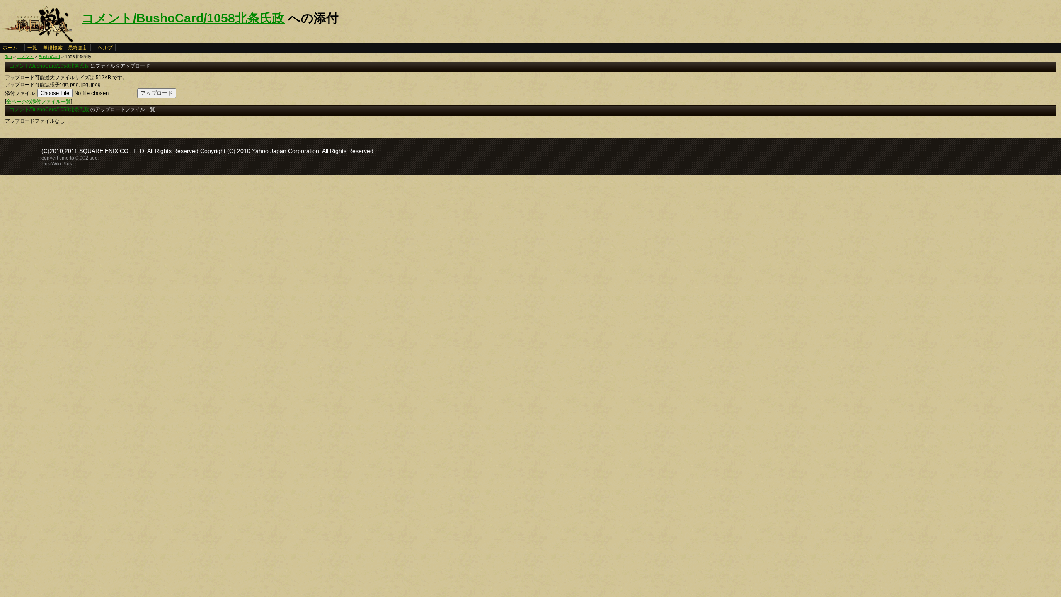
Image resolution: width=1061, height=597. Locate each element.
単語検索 (53, 48)
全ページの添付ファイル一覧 (38, 101)
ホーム (9, 48)
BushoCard (49, 56)
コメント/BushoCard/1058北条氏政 (183, 18)
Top (8, 56)
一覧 (32, 48)
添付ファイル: (20, 93)
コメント (25, 56)
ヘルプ (105, 48)
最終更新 (78, 48)
